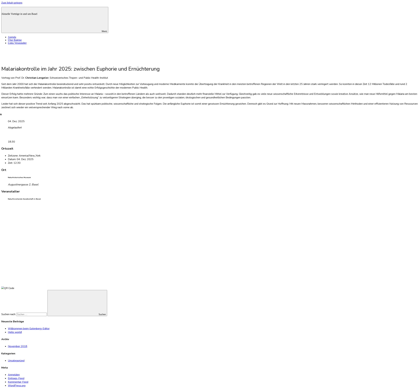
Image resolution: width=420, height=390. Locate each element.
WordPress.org (16, 385)
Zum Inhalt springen (11, 2)
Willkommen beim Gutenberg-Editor (29, 328)
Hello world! (15, 332)
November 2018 (17, 346)
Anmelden (14, 375)
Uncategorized (16, 360)
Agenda (12, 37)
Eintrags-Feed (16, 378)
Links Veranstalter (17, 43)
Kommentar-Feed (18, 382)
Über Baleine (15, 40)
